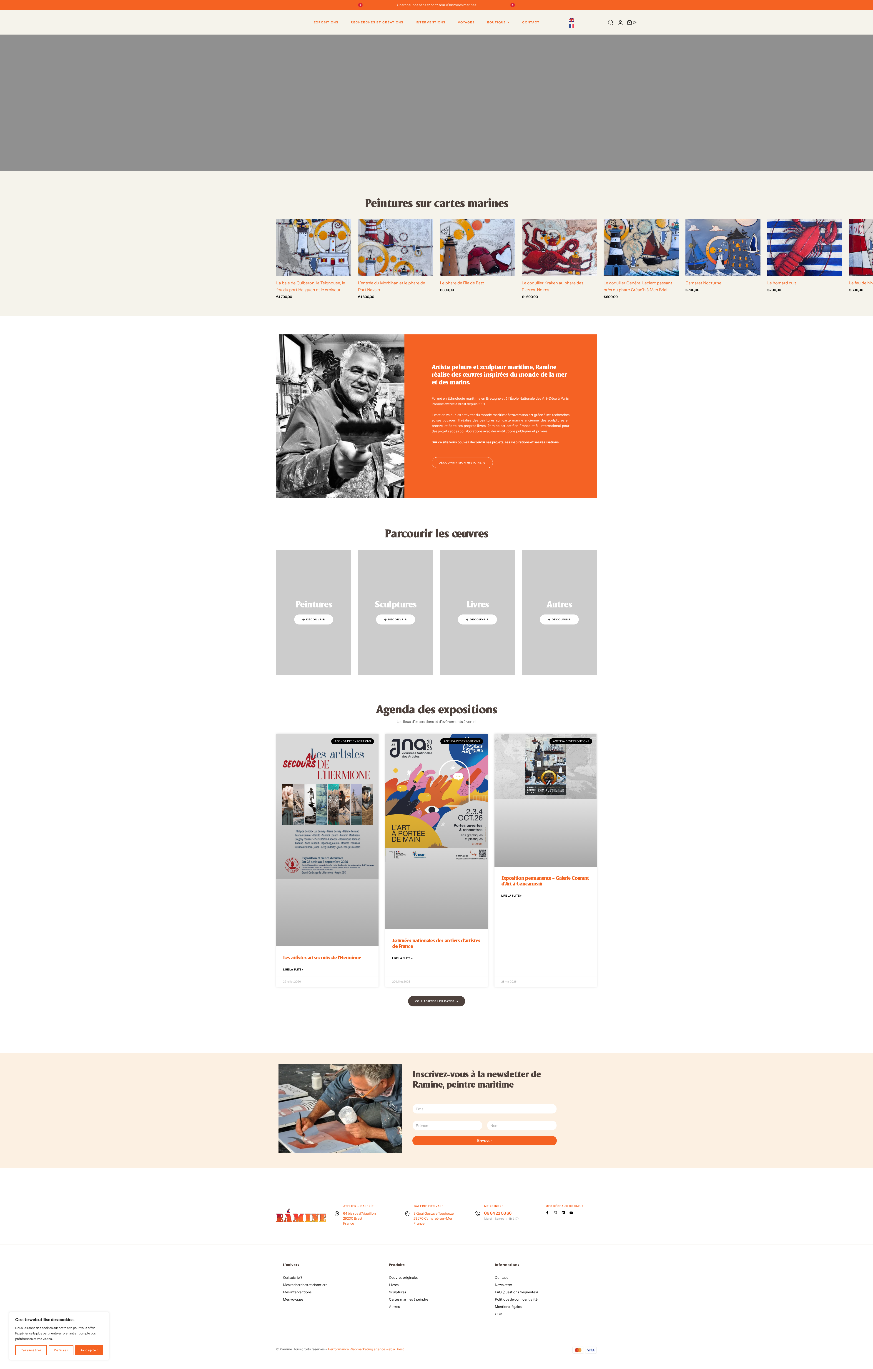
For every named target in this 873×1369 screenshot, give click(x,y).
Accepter (89, 1350)
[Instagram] (555, 1073)
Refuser (61, 1350)
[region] (59, 1336)
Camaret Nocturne (703, 283)
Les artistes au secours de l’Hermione (322, 813)
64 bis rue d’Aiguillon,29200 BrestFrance (359, 1079)
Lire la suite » (293, 824)
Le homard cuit (781, 283)
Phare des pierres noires (217, 283)
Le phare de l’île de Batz (462, 283)
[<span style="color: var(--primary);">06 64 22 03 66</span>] (478, 1074)
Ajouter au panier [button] (70, 270)
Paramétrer (31, 1350)
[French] (572, 25)
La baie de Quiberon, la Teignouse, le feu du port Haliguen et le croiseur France (310, 290)
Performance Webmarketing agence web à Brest (366, 1209)
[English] (572, 19)
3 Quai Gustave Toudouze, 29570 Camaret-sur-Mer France (434, 1079)
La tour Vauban (127, 283)
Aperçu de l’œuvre (7, 270)
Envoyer (484, 1001)
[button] (360, 5)
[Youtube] (571, 1073)
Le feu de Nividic (46, 283)
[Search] (610, 22)
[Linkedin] (563, 1073)
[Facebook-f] (547, 1073)
